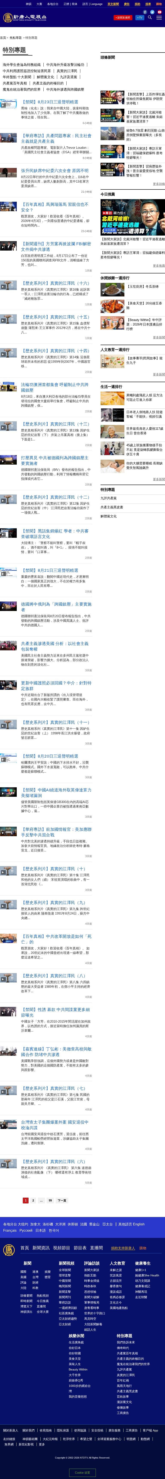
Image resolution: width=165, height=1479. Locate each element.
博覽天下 (26, 1306)
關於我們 (29, 1430)
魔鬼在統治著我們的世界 (22, 89)
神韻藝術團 (30, 1439)
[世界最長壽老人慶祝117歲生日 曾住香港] (112, 437)
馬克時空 (90, 1318)
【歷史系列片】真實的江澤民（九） (54, 902)
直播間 (96, 1247)
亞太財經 (65, 1324)
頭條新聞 (108, 57)
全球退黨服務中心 (109, 1439)
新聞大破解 (91, 1297)
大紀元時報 (50, 1439)
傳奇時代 (123, 1348)
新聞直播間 (123, 17)
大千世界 (75, 1375)
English (139, 1224)
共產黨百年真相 (15, 83)
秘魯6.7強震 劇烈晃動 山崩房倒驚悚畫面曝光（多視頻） (145, 135)
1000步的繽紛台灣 (80, 1388)
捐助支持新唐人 (123, 1248)
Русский (26, 1230)
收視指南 (46, 1430)
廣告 (127, 4)
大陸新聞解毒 (93, 1324)
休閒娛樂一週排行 (115, 278)
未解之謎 (116, 1270)
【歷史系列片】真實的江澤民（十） (54, 869)
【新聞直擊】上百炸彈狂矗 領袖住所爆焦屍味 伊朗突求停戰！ (145, 98)
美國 (23, 1277)
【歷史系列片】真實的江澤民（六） (54, 1161)
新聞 (27, 1263)
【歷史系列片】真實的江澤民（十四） (56, 351)
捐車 (148, 4)
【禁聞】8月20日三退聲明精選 (49, 756)
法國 (83, 1224)
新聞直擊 (65, 1291)
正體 (66, 4)
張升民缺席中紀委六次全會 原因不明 (55, 170)
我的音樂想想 (78, 1396)
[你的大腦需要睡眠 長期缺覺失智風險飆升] (112, 472)
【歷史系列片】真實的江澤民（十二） (56, 497)
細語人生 (90, 1329)
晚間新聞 (65, 1286)
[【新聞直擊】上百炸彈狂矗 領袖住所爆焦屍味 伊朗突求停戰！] (112, 103)
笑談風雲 (116, 1275)
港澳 (35, 1271)
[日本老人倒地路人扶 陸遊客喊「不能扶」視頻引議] (112, 420)
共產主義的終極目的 (48, 83)
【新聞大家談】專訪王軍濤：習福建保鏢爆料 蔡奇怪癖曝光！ (144, 153)
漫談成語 (116, 1291)
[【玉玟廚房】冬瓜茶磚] (112, 295)
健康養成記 (142, 1286)
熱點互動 (90, 1275)
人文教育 (117, 1263)
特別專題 (108, 490)
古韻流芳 (116, 1280)
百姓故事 (123, 1396)
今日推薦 (108, 194)
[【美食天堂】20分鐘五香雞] (112, 312)
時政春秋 (90, 1286)
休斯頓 (73, 1224)
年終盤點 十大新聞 (17, 77)
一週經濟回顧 (68, 1308)
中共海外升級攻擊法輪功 (65, 65)
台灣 (35, 1277)
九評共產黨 (109, 498)
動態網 (145, 1439)
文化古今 (116, 1302)
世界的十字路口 (94, 1313)
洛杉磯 (48, 1224)
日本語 (40, 1230)
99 (50, 1200)
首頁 (3, 37)
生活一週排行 (111, 387)
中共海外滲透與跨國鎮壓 (65, 89)
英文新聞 (113, 4)
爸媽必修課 (117, 1297)
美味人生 (75, 1364)
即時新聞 (26, 1301)
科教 (35, 1288)
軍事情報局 (91, 1302)
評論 (23, 1282)
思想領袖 (90, 1291)
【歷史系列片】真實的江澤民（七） (54, 1088)
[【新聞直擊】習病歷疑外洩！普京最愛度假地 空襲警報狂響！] (112, 175)
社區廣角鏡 (66, 1313)
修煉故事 (123, 1407)
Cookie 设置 (82, 1472)
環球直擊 (65, 1275)
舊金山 (94, 1224)
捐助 (137, 4)
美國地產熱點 (119, 1308)
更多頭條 (159, 184)
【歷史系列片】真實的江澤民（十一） (56, 722)
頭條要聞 (26, 1295)
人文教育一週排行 (115, 350)
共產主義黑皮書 (112, 507)
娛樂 (48, 1271)
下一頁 (62, 1200)
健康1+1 (140, 1270)
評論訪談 (92, 1263)
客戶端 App (150, 1430)
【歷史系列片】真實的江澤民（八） (54, 976)
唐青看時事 (91, 1308)
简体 (74, 4)
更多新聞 (159, 337)
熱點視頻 (43, 1295)
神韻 (28, 4)
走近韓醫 (141, 1297)
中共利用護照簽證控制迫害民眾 (27, 71)
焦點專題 (16, 37)
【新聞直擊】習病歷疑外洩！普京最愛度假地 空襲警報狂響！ (144, 170)
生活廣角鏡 (76, 1342)
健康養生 (143, 1263)
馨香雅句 (116, 1286)
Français (10, 1230)
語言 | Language (92, 4)
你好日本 (75, 1348)
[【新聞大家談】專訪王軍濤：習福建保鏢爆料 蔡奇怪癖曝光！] (112, 157)
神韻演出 (26, 1311)
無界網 (9, 1444)
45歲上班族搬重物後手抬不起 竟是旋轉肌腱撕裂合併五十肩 (144, 449)
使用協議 (80, 1430)
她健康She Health (147, 1275)
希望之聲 (86, 1439)
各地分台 (52, 4)
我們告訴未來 (126, 1342)
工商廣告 (123, 1413)
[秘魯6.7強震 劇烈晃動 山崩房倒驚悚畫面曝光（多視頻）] (112, 139)
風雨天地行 (124, 1386)
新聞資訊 (41, 1247)
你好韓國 (75, 1353)
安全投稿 (97, 1430)
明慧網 (131, 1439)
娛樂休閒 (76, 1336)
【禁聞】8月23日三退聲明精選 (49, 102)
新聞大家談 (91, 1270)
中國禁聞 (65, 1280)
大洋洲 (60, 1224)
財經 (35, 1282)
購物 (159, 4)
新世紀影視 (26, 1444)
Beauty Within (78, 1369)
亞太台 (107, 1224)
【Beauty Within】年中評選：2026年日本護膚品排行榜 (144, 324)
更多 (42, 1444)
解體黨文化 (45, 77)
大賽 (39, 4)
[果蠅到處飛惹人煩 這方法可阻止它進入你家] (112, 404)
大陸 (23, 1288)
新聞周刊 (65, 1297)
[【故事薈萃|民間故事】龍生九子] (112, 367)
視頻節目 (61, 1247)
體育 (48, 1277)
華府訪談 (65, 1302)
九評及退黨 (68, 77)
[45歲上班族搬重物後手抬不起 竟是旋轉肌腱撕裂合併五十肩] (112, 454)
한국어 (54, 1230)
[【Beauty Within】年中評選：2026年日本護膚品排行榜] (112, 328)
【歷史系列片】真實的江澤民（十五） (56, 317)
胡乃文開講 (142, 1280)
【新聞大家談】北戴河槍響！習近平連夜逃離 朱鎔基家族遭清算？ (144, 116)
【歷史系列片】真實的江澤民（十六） (56, 283)
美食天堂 (75, 1358)
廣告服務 (114, 1430)
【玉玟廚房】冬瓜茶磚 (142, 286)
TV (140, 17)
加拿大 (35, 1224)
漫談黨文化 (124, 1402)
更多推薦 (159, 265)
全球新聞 (65, 1270)
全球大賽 (43, 1311)
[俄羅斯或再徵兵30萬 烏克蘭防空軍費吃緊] (133, 234)
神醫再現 (141, 1291)
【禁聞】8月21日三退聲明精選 (49, 570)
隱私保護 (63, 1430)
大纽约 (23, 1224)
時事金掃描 (91, 1280)
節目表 (80, 1247)
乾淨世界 (69, 1439)
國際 (23, 1271)
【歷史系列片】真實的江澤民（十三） (56, 424)
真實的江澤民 (67, 71)
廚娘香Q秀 (76, 1380)
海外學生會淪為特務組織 (22, 65)
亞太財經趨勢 (68, 1318)
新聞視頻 (66, 1263)
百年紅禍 (123, 1380)
